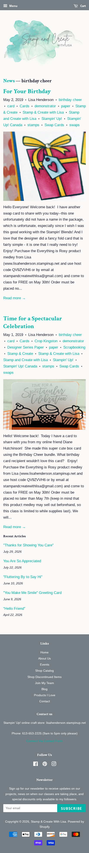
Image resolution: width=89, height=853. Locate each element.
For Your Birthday (27, 91)
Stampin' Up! (51, 119)
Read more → (14, 298)
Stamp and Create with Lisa (25, 360)
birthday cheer (70, 100)
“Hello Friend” (14, 609)
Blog (44, 689)
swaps (74, 125)
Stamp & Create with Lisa (43, 112)
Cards (24, 106)
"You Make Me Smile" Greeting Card (32, 593)
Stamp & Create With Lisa (48, 821)
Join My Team (44, 683)
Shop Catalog (44, 670)
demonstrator (45, 106)
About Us (44, 658)
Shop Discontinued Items (44, 677)
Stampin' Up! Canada (20, 366)
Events (44, 664)
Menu (12, 6)
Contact (44, 701)
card (10, 106)
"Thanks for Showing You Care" (28, 545)
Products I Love (44, 695)
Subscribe (71, 808)
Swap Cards (54, 125)
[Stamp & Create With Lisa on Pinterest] (44, 764)
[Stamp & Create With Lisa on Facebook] (35, 764)
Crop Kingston (46, 341)
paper (65, 106)
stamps (33, 125)
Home (44, 652)
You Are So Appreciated (22, 561)
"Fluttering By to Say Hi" (22, 577)
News (9, 81)
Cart (82, 6)
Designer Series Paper (25, 347)
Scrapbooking (74, 347)
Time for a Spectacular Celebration (32, 322)
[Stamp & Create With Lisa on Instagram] (53, 764)
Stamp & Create (20, 354)
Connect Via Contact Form (44, 741)
